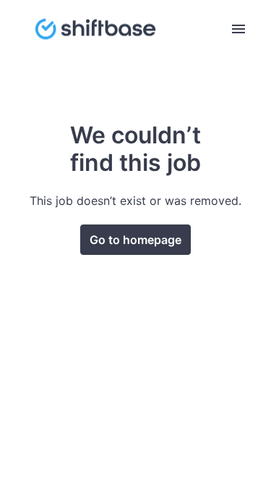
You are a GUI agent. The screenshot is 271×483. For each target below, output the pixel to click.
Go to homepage (135, 239)
